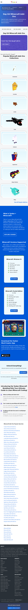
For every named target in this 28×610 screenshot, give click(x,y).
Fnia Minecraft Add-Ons (9, 517)
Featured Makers (19, 567)
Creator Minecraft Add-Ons (10, 426)
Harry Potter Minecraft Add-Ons (11, 498)
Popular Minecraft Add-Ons (10, 521)
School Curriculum (19, 577)
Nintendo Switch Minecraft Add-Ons (12, 430)
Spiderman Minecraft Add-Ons (10, 502)
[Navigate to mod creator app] (14, 327)
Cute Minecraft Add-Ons (9, 463)
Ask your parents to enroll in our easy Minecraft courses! (14, 368)
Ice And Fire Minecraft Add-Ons (11, 457)
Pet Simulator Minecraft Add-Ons (11, 486)
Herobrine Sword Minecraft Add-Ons (12, 519)
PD (15, 591)
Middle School (18, 582)
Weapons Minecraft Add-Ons (10, 434)
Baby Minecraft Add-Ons (9, 496)
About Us (3, 561)
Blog (2, 560)
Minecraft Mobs (7, 528)
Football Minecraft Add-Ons (10, 506)
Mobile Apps (4, 567)
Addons (20, 7)
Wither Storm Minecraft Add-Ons (11, 442)
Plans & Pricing (18, 569)
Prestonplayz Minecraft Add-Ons (11, 455)
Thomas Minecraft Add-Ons (10, 510)
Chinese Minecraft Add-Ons (10, 504)
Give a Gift (17, 563)
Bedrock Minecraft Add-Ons (10, 479)
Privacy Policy (18, 599)
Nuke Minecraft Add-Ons (9, 440)
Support (2, 563)
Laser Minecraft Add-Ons (9, 448)
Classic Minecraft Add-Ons (10, 432)
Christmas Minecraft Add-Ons (10, 477)
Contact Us (17, 601)
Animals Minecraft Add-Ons (10, 482)
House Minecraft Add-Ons (9, 513)
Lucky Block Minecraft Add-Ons (11, 438)
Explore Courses (10, 234)
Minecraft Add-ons (5, 585)
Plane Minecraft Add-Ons (9, 492)
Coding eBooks (4, 570)
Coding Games (4, 576)
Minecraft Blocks (7, 532)
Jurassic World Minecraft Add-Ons (11, 488)
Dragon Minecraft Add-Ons (10, 471)
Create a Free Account (14, 608)
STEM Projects (18, 594)
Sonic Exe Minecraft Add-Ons (10, 500)
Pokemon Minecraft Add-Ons (10, 444)
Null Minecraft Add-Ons (9, 508)
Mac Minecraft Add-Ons (9, 473)
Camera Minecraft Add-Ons (10, 450)
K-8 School (17, 588)
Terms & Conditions (10, 599)
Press (2, 564)
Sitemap (2, 569)
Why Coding (17, 566)
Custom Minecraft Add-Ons (10, 475)
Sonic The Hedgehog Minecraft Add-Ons (13, 511)
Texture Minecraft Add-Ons (10, 428)
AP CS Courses (18, 585)
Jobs (2, 566)
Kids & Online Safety (5, 601)
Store (2, 572)
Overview (17, 560)
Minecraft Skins (7, 530)
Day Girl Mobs (17, 29)
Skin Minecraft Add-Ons (9, 436)
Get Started (14, 278)
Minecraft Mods (7, 537)
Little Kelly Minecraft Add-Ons (10, 515)
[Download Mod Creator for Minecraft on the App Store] (5, 355)
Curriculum (17, 561)
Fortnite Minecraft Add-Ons (10, 446)
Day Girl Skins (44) (6, 29)
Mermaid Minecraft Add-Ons (10, 459)
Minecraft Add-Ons (8, 534)
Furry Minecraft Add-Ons (9, 452)
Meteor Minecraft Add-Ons (10, 494)
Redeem (16, 564)
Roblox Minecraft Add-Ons (10, 467)
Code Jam (3, 589)
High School (17, 583)
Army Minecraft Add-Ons (9, 484)
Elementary (17, 580)
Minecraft (14, 7)
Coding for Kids (7, 7)
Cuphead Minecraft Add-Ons (10, 461)
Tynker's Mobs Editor (8, 221)
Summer (17, 572)
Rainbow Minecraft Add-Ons (10, 465)
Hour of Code (4, 591)
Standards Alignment (20, 589)
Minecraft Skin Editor (6, 580)
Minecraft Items (7, 536)
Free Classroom (18, 579)
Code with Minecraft (8, 539)
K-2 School (17, 586)
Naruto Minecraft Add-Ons (10, 453)
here (16, 407)
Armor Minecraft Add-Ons (9, 481)
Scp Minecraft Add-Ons (9, 490)
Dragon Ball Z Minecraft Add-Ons (11, 469)
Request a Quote (18, 595)
